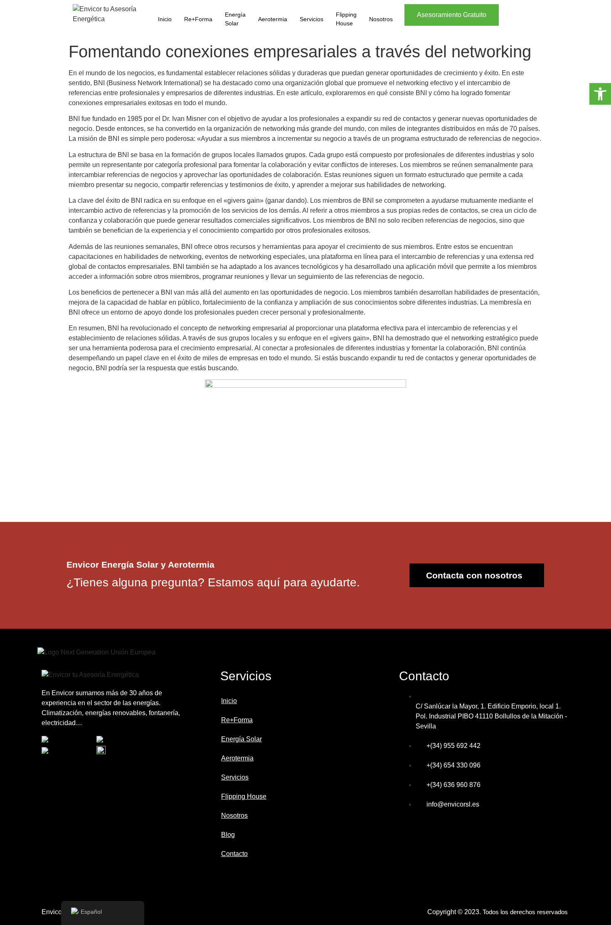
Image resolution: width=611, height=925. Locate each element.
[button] (600, 94)
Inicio (165, 19)
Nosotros (381, 19)
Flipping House (346, 19)
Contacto (234, 853)
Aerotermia (272, 19)
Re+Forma (198, 19)
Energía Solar (235, 19)
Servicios (311, 19)
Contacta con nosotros (474, 575)
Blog (228, 834)
